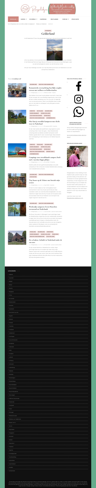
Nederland (13, 19)
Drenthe (32, 110)
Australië (11, 278)
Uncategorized (12, 453)
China (10, 295)
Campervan (43, 19)
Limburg (11, 360)
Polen (10, 408)
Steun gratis (75, 19)
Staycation (33, 176)
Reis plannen (54, 19)
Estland (11, 319)
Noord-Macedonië (13, 391)
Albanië (11, 274)
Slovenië (11, 436)
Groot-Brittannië (13, 340)
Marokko (11, 374)
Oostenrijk (11, 402)
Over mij (64, 19)
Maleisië (11, 371)
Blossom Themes (55, 485)
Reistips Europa (13, 415)
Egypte (11, 315)
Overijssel (47, 115)
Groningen (50, 231)
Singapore (11, 433)
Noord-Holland (45, 113)
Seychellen (11, 429)
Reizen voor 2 (50, 151)
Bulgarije (11, 291)
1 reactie (54, 92)
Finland (11, 322)
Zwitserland (12, 470)
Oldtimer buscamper (36, 115)
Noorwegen (12, 395)
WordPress (74, 485)
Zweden (11, 467)
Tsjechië (11, 450)
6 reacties (55, 126)
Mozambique (12, 381)
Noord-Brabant (34, 113)
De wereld (32, 19)
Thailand (11, 446)
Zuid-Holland (50, 236)
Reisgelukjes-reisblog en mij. (75, 198)
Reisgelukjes (34, 92)
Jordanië (11, 353)
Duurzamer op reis (13, 312)
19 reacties (52, 162)
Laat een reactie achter (56, 211)
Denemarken (12, 302)
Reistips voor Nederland (46, 84)
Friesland (40, 144)
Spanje (10, 439)
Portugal (11, 412)
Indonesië (11, 346)
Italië (10, 350)
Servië (10, 426)
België (10, 281)
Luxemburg (12, 367)
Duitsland (40, 110)
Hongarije (11, 343)
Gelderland (33, 84)
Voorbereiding (51, 117)
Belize (10, 284)
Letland (11, 357)
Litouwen (11, 364)
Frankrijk (11, 326)
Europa (23, 19)
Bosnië (10, 288)
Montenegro (12, 377)
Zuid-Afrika (11, 460)
